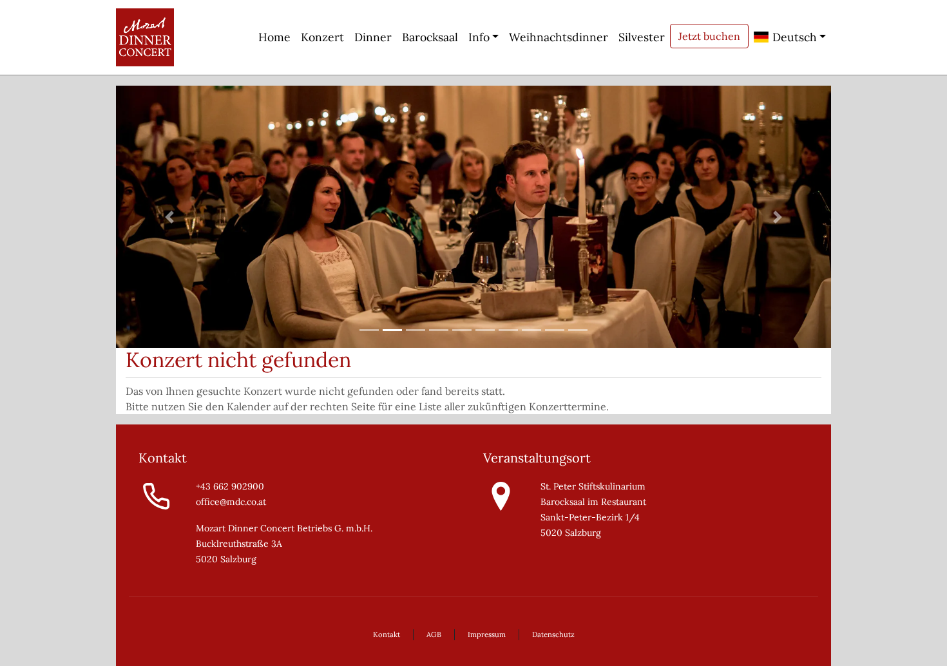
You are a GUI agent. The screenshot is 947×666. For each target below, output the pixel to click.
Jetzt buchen (709, 36)
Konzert (322, 37)
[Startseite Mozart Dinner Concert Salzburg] (145, 37)
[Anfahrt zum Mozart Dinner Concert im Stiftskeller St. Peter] (500, 495)
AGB (433, 634)
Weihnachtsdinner (558, 37)
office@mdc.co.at (231, 502)
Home (274, 37)
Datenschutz (553, 634)
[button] (170, 217)
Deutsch (793, 37)
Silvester (641, 37)
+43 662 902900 (230, 486)
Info (479, 37)
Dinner (373, 37)
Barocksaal (430, 37)
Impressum (487, 634)
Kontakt (386, 634)
